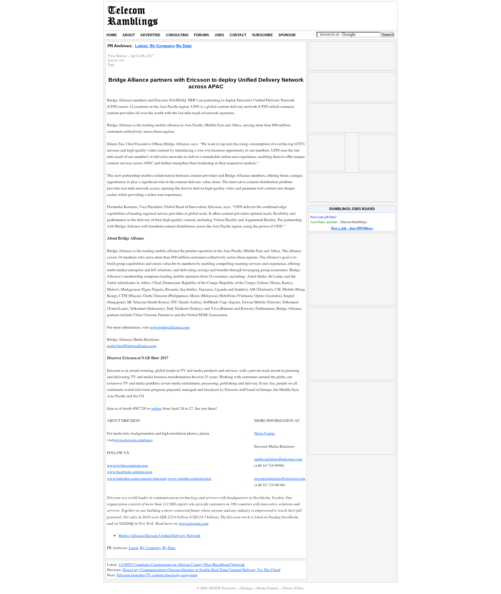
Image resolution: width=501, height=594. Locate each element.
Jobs (219, 35)
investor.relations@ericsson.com (279, 478)
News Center (264, 433)
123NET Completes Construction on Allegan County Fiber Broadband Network (182, 564)
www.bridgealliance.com (169, 327)
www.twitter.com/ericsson (127, 465)
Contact (238, 35)
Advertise (150, 35)
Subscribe (262, 35)
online (156, 408)
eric (121, 60)
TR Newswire (133, 16)
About (128, 35)
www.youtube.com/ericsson (189, 478)
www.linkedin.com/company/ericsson (137, 478)
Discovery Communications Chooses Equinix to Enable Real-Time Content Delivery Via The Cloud (201, 569)
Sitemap (246, 588)
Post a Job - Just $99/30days (352, 228)
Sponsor (287, 35)
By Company (162, 45)
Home (111, 35)
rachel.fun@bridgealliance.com (131, 345)
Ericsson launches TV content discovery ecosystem (157, 574)
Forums (201, 35)
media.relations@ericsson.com (278, 459)
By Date (184, 45)
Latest (141, 45)
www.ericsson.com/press (133, 439)
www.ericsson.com (193, 523)
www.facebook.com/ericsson (129, 471)
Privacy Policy (293, 588)
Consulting (177, 35)
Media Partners (268, 588)
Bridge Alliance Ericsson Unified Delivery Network (159, 535)
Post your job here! (323, 216)
